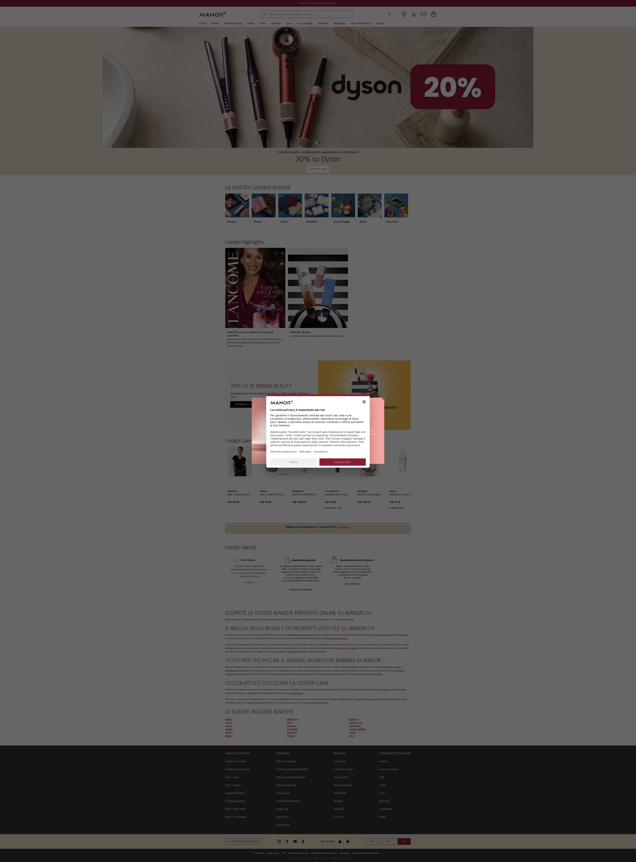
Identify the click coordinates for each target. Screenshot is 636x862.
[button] (384, 398)
